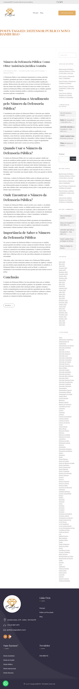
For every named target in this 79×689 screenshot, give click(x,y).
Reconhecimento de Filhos (66, 556)
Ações (60, 337)
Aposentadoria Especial (65, 390)
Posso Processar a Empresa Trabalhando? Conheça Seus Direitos (66, 88)
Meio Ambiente (63, 538)
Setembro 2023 (63, 288)
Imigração (61, 501)
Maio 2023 (62, 296)
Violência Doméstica (64, 580)
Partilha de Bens (63, 540)
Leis (60, 534)
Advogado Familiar (64, 370)
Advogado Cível (63, 356)
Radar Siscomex (63, 554)
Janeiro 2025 (62, 270)
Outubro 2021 (62, 316)
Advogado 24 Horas (64, 351)
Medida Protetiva (63, 536)
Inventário (61, 508)
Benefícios (62, 400)
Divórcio (61, 477)
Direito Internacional (64, 467)
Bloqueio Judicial (63, 402)
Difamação (62, 455)
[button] (5, 683)
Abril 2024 (62, 286)
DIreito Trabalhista (64, 471)
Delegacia (61, 433)
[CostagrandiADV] (9, 12)
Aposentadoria (63, 388)
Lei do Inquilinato (64, 524)
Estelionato (62, 489)
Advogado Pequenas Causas (66, 380)
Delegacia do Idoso (64, 441)
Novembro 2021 (63, 314)
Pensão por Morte (63, 546)
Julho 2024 (62, 282)
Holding (61, 497)
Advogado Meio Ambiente (66, 376)
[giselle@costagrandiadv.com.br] (4, 630)
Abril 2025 (62, 266)
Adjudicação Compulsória (66, 339)
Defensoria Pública (8, 73)
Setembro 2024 (63, 278)
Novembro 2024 (63, 274)
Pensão (61, 542)
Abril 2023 (62, 298)
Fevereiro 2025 (63, 268)
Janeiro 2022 (62, 310)
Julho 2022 (62, 308)
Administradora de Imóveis (66, 345)
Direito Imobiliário (64, 465)
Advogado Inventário (64, 374)
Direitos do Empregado (65, 473)
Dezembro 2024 (63, 272)
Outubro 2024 (62, 276)
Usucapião (61, 574)
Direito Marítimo (63, 469)
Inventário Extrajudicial (65, 514)
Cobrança (61, 414)
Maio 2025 (62, 264)
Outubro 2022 (62, 304)
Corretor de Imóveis (64, 422)
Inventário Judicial (64, 516)
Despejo (61, 453)
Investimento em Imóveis (66, 518)
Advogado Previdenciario (66, 382)
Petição (61, 548)
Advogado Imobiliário (65, 372)
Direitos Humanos (64, 475)
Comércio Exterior (64, 420)
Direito (61, 457)
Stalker (61, 560)
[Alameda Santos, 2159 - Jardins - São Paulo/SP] (4, 619)
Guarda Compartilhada (65, 493)
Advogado (61, 349)
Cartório (61, 410)
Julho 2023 (62, 292)
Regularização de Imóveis (66, 558)
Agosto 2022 (62, 306)
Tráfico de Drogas (64, 568)
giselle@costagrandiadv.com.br (16, 630)
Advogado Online (63, 378)
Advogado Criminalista (65, 360)
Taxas (60, 564)
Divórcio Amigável (64, 481)
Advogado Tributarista (65, 386)
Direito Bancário (63, 459)
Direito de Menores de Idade (66, 463)
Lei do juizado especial (65, 526)
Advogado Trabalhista (65, 384)
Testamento (62, 566)
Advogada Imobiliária (65, 347)
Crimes (61, 424)
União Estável (62, 570)
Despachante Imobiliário (65, 451)
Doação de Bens (63, 485)
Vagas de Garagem (64, 578)
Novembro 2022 (63, 302)
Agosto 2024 (62, 280)
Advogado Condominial (65, 358)
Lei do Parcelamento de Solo (67, 528)
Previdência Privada (64, 550)
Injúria (61, 503)
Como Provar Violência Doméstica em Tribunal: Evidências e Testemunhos (66, 95)
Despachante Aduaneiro (65, 449)
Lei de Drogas (63, 522)
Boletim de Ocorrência (65, 404)
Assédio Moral (63, 396)
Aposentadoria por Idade (65, 394)
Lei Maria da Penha (64, 530)
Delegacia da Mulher (64, 435)
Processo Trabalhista (64, 552)
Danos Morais (62, 428)
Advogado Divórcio (64, 364)
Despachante (62, 447)
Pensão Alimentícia (64, 544)
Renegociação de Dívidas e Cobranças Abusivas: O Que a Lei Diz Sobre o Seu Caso (67, 71)
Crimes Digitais (63, 426)
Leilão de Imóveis (64, 532)
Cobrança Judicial (63, 418)
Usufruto (61, 576)
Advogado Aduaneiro (64, 353)
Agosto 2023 (62, 290)
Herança (61, 495)
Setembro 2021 (63, 318)
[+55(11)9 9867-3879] (4, 625)
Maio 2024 (62, 284)
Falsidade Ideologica (64, 491)
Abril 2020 (62, 325)
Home (2, 39)
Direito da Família (64, 461)
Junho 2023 (62, 294)
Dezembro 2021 (63, 312)
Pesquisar (62, 154)
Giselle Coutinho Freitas (27, 71)
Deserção (61, 445)
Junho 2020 (62, 323)
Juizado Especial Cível (65, 520)
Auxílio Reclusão (63, 398)
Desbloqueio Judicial (64, 443)
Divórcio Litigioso (64, 483)
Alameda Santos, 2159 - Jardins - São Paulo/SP (21, 620)
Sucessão (61, 562)
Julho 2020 (62, 320)
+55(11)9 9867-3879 (13, 625)
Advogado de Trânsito (65, 362)
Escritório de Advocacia (65, 487)
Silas (61, 113)
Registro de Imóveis (67, 138)
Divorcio (61, 479)
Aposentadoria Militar (65, 392)
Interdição (61, 505)
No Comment (41, 71)
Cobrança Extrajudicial (65, 416)
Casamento (62, 412)
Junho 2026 (62, 262)
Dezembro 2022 (63, 300)
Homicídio (62, 499)
